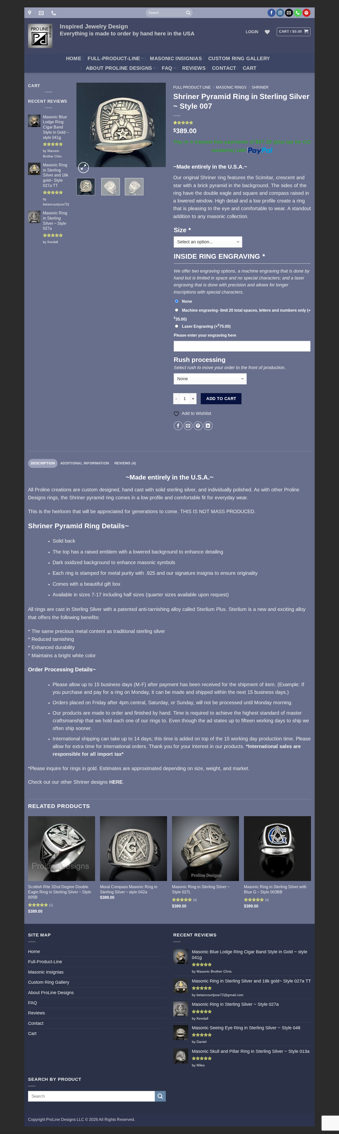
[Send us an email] (289, 13)
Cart (250, 68)
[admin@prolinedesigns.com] (42, 13)
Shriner (260, 87)
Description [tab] (43, 463)
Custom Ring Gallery (239, 58)
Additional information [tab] (84, 463)
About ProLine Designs (119, 68)
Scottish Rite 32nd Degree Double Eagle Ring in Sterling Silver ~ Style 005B (59, 892)
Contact (224, 68)
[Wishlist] (267, 31)
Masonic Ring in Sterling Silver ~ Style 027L (201, 889)
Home (73, 58)
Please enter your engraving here (205, 335)
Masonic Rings (231, 87)
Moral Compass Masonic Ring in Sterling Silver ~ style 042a (128, 889)
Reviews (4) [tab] (125, 463)
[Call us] (298, 13)
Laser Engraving (206, 326)
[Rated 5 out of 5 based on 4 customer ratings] (242, 123)
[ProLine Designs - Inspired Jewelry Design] (40, 36)
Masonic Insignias (176, 58)
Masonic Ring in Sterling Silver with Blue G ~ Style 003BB (275, 889)
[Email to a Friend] (188, 425)
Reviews (193, 68)
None (187, 301)
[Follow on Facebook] (271, 13)
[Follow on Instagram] (280, 13)
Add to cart (221, 398)
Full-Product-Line (114, 58)
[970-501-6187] (54, 13)
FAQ (167, 68)
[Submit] (188, 13)
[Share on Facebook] (178, 425)
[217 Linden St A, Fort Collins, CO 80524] (30, 13)
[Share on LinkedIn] (208, 425)
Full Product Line (192, 87)
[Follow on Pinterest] (306, 13)
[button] (252, 31)
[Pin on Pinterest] (198, 425)
